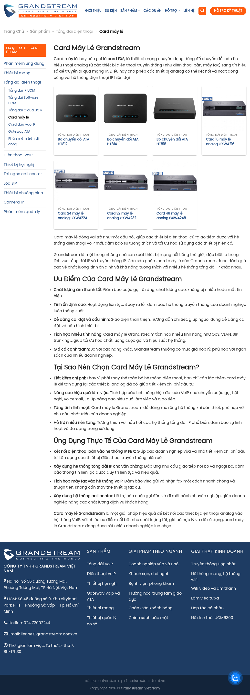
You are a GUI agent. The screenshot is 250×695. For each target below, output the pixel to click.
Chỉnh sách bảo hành (147, 681)
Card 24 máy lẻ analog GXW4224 (72, 216)
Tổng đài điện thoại (74, 32)
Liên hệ (189, 10)
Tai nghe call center (23, 174)
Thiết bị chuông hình (23, 193)
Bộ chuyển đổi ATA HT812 (73, 142)
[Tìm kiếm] (202, 11)
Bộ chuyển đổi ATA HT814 (122, 142)
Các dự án (152, 10)
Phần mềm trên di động (23, 141)
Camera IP (14, 202)
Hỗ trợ (171, 10)
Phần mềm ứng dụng (24, 64)
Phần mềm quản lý (22, 212)
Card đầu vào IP (21, 125)
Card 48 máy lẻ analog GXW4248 (171, 216)
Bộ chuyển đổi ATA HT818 (172, 142)
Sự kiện (111, 10)
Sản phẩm (128, 10)
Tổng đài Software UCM (23, 100)
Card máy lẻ (18, 117)
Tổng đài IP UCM (21, 91)
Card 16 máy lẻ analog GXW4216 (220, 142)
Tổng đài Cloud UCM (25, 110)
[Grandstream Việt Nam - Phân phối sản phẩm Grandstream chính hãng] (40, 11)
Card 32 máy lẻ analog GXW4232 (121, 216)
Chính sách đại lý (112, 681)
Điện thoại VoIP (18, 155)
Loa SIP (10, 184)
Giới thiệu (93, 10)
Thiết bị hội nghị (19, 165)
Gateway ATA (19, 132)
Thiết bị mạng (17, 73)
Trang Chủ (14, 32)
